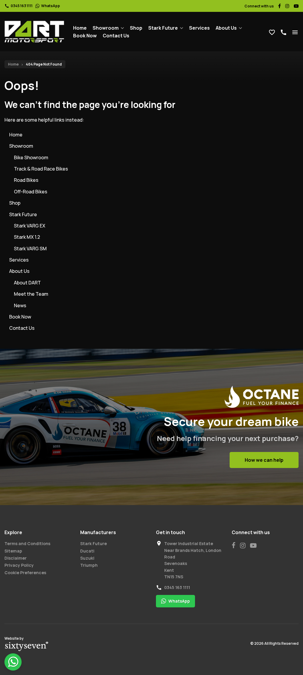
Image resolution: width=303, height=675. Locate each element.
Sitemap (13, 551)
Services (199, 28)
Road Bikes (26, 180)
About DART (27, 282)
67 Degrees (26, 646)
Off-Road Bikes (30, 191)
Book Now (85, 35)
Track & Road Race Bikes (41, 168)
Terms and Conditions (27, 543)
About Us (226, 28)
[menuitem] (80, 28)
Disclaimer (15, 558)
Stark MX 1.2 (27, 237)
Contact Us (116, 35)
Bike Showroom (31, 157)
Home (80, 28)
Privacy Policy (19, 565)
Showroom (106, 28)
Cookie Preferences (25, 572)
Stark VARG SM (30, 248)
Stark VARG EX (29, 225)
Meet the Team (31, 294)
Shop (136, 28)
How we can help (264, 460)
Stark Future (163, 28)
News (20, 305)
